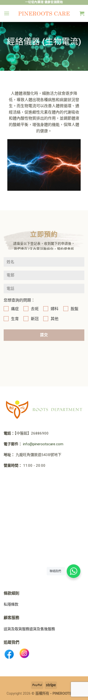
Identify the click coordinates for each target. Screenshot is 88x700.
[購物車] (81, 13)
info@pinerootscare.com (43, 444)
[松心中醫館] (44, 13)
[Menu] (7, 13)
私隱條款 (11, 604)
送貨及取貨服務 (16, 629)
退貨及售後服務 (42, 629)
